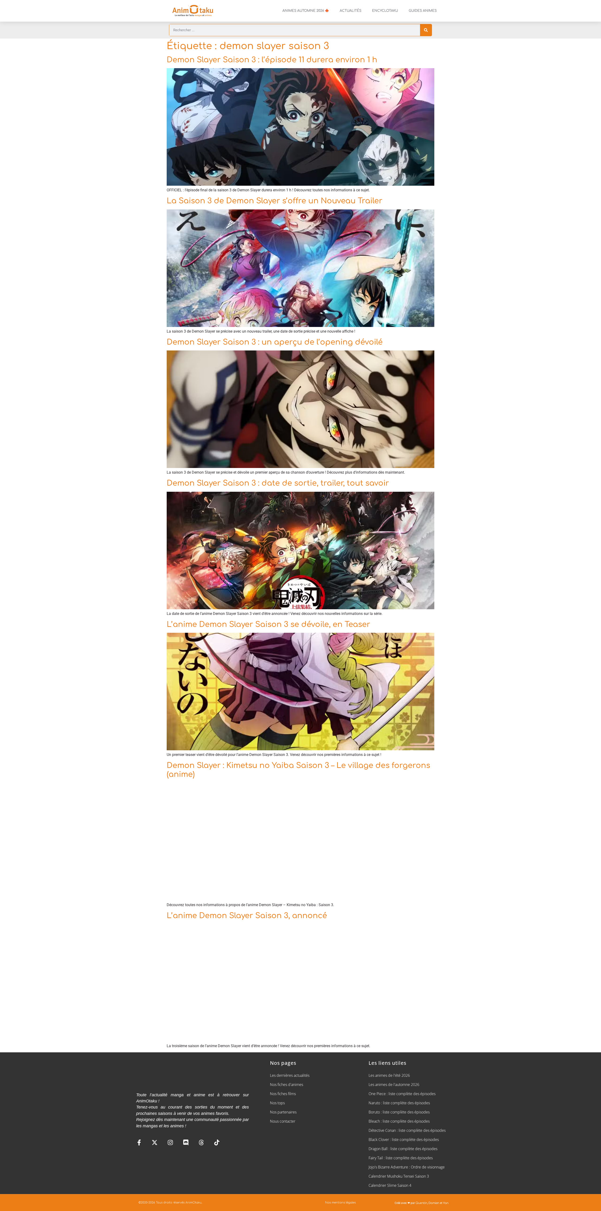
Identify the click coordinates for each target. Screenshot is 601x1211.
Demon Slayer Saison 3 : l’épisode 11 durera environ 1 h (272, 60)
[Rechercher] (426, 30)
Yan (445, 1203)
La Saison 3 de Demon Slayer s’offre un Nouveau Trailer (274, 201)
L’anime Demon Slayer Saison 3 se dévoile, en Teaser (268, 624)
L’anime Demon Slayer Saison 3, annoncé (247, 916)
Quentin (421, 1203)
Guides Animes (423, 10)
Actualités (350, 10)
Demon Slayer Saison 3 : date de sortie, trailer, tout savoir (278, 483)
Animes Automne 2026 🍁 (305, 10)
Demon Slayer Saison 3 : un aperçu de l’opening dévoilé (275, 342)
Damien (433, 1203)
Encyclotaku (385, 10)
